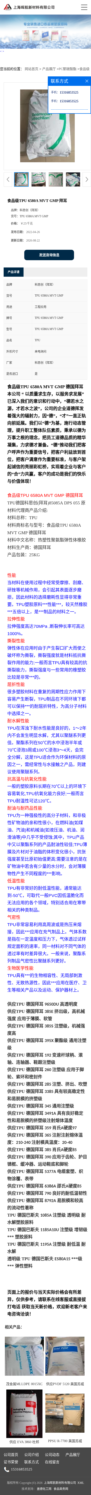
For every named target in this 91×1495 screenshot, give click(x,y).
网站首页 (31, 69)
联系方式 (31, 1462)
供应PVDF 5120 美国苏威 (65, 1384)
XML (80, 1483)
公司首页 (11, 1455)
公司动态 (52, 1455)
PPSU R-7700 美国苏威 (65, 1441)
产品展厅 (49, 69)
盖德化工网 (44, 1489)
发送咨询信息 (49, 255)
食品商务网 (61, 1489)
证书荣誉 (11, 1462)
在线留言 (52, 1462)
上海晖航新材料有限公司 (60, 1483)
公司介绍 (31, 1455)
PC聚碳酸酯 (67, 69)
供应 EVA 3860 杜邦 (24, 1442)
